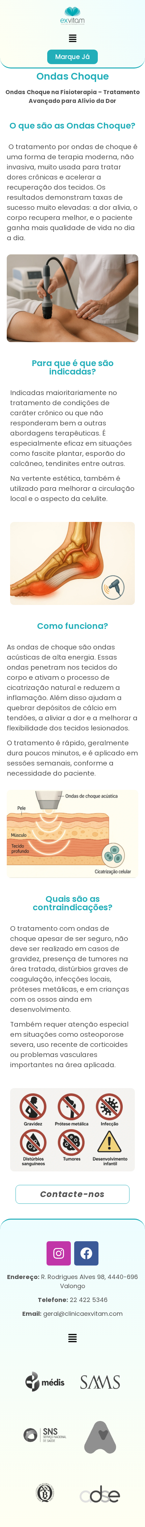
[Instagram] (59, 1253)
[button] (72, 38)
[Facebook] (86, 1253)
